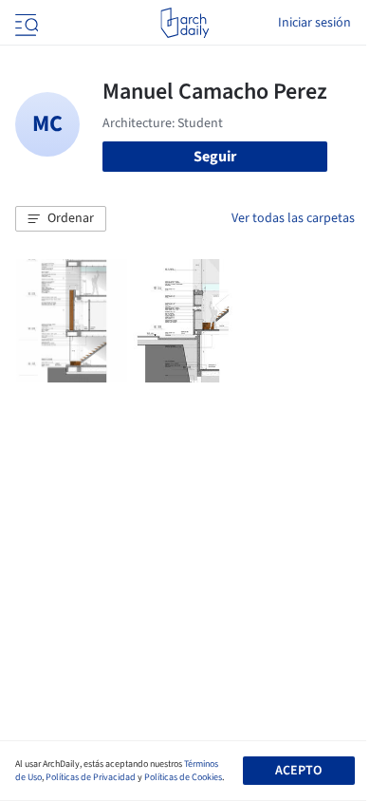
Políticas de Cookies (183, 777)
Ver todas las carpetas (293, 218)
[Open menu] (24, 22)
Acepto (298, 770)
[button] (60, 219)
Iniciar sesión (314, 22)
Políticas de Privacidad (91, 777)
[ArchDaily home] (184, 23)
